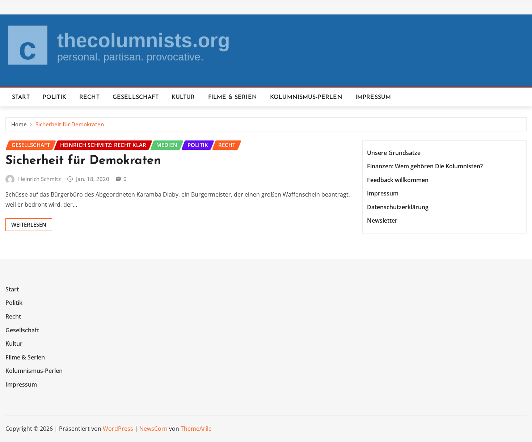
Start (21, 97)
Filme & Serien (232, 97)
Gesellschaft (136, 97)
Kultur (183, 97)
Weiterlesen (28, 224)
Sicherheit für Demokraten (69, 124)
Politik (54, 97)
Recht (89, 97)
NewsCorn (153, 429)
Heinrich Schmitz (39, 178)
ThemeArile (196, 429)
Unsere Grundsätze (394, 153)
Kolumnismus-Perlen (306, 97)
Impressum (373, 97)
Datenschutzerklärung (397, 207)
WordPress (118, 429)
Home (19, 124)
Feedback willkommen (397, 180)
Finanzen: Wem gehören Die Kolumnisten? (425, 166)
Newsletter (382, 221)
